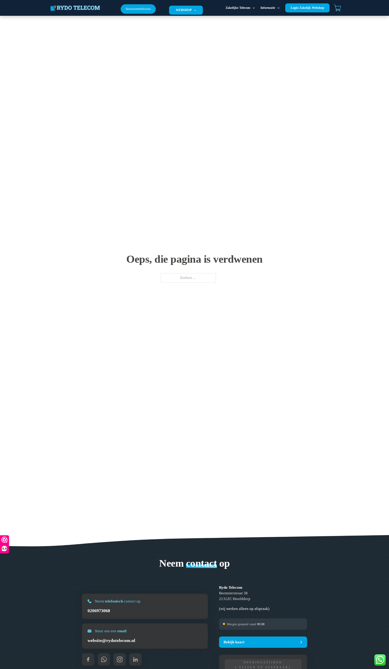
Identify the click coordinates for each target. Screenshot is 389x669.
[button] (263, 642)
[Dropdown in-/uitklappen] (195, 10)
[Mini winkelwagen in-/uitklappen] (337, 8)
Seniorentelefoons (138, 9)
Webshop (184, 10)
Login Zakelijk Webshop (307, 7)
